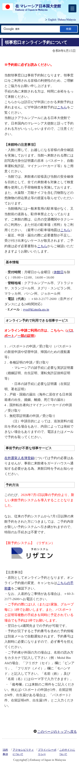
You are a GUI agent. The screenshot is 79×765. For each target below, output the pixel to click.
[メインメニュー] (72, 8)
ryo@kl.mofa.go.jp (36, 309)
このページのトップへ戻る (57, 731)
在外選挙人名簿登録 (19, 458)
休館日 (59, 272)
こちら (62, 107)
